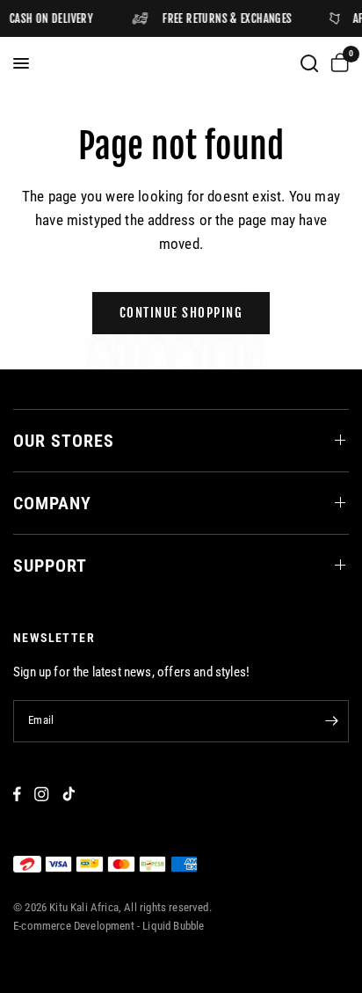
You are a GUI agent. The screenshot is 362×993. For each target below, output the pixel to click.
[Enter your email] (331, 721)
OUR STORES (63, 440)
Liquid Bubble (173, 925)
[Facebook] (17, 793)
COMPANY (52, 503)
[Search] (309, 63)
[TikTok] (68, 793)
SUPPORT (50, 565)
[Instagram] (41, 793)
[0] (336, 63)
